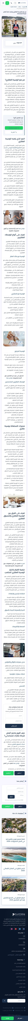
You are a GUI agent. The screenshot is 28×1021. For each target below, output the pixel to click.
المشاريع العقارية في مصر (19, 963)
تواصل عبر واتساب (13, 128)
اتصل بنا (13, 132)
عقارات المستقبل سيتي (20, 973)
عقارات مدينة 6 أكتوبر (20, 976)
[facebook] (23, 929)
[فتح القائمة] (3, 3)
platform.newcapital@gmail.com (18, 951)
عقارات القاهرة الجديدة (20, 966)
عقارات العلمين (22, 987)
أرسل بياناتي (14, 726)
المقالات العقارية (14, 6)
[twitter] (19, 929)
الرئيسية (24, 6)
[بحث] (15, 3)
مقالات (19, 6)
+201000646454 (22, 938)
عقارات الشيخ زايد (21, 980)
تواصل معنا (21, 228)
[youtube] (15, 929)
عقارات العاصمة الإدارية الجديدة (18, 970)
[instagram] (11, 929)
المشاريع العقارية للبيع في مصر (13, 147)
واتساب (7, 773)
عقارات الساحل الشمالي (20, 983)
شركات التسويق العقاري (18, 744)
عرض (14, 43)
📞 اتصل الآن (21, 1018)
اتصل (18, 773)
